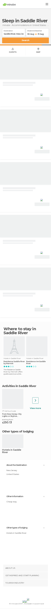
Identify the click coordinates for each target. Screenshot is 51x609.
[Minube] (9, 4)
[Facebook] (21, 593)
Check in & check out (34, 30)
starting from (7, 419)
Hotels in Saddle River (11, 451)
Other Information (14, 496)
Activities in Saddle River (19, 386)
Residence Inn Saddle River (36, 363)
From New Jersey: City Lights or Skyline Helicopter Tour (12, 415)
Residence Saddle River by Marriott (14, 363)
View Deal (42, 99)
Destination (8, 30)
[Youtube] (32, 593)
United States (12, 474)
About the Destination (16, 465)
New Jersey (11, 470)
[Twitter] (25, 593)
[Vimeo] (28, 593)
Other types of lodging (16, 527)
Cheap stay (11, 501)
